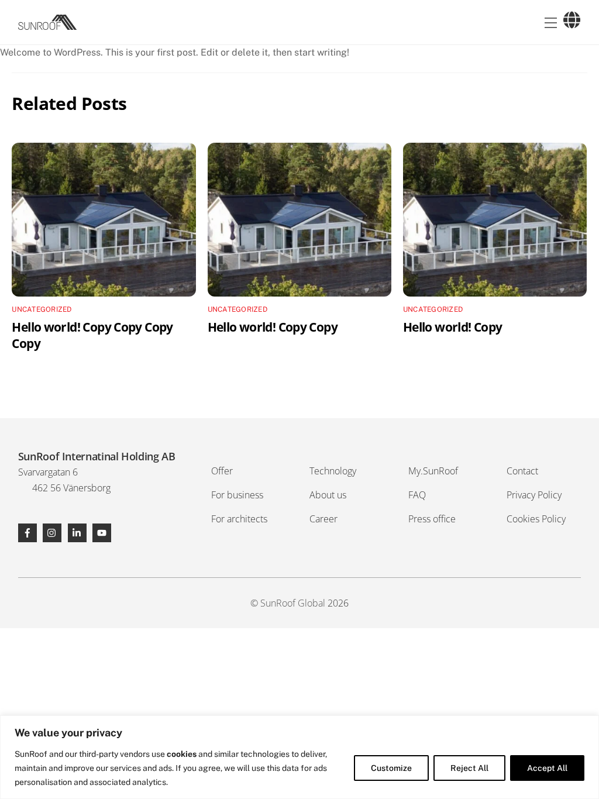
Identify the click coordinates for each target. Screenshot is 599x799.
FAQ (417, 494)
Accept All (547, 768)
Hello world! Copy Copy (273, 327)
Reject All (469, 768)
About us (327, 494)
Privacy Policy (534, 494)
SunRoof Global (292, 603)
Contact (522, 470)
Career (323, 518)
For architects (239, 518)
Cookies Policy (536, 518)
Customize (391, 768)
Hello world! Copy (452, 327)
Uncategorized (41, 309)
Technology (332, 470)
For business (237, 494)
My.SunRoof (433, 470)
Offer (222, 470)
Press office (432, 518)
